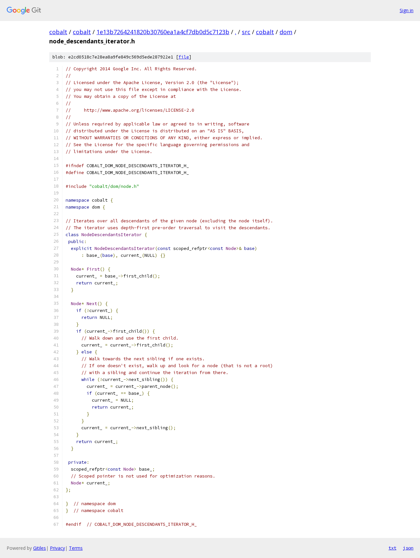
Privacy (57, 548)
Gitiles (39, 548)
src (246, 32)
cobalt (58, 32)
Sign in (406, 10)
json (408, 548)
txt (392, 548)
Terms (76, 548)
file (183, 57)
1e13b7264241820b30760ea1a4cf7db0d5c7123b (162, 32)
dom (286, 32)
